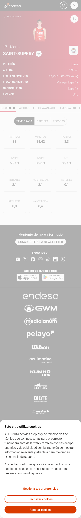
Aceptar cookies (40, 510)
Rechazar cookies (41, 499)
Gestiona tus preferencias (40, 488)
